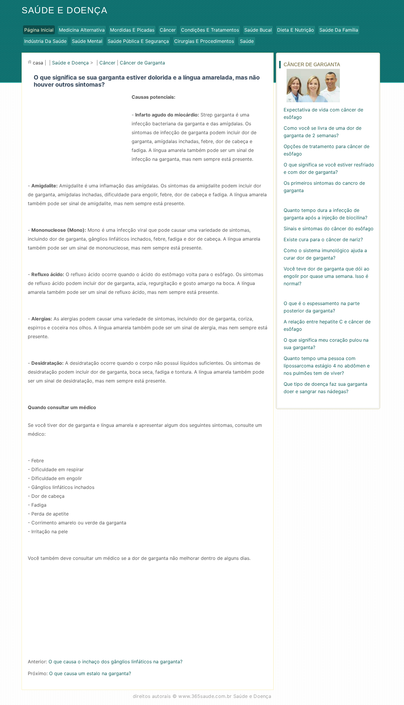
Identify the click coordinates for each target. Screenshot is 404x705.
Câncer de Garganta (142, 63)
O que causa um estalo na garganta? (90, 673)
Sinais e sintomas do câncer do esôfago (329, 228)
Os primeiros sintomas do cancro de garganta (324, 186)
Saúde (247, 41)
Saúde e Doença (64, 10)
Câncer (168, 30)
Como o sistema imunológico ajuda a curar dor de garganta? (325, 254)
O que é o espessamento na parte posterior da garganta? (322, 307)
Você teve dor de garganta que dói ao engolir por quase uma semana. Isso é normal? (326, 276)
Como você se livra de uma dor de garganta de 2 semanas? (322, 131)
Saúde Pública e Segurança (138, 41)
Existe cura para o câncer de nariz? (323, 239)
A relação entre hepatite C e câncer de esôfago (327, 325)
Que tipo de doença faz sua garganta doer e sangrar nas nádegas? (325, 387)
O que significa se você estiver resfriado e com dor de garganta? (329, 168)
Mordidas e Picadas (132, 30)
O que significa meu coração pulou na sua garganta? (326, 343)
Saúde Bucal (258, 30)
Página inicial (39, 30)
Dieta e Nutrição (295, 30)
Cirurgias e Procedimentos (204, 41)
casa (38, 63)
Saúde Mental (87, 41)
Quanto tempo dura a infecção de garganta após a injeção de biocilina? (325, 214)
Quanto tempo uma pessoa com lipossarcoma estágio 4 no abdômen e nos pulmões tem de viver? (327, 365)
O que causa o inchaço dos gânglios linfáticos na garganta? (115, 662)
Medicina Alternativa (82, 30)
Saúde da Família (338, 30)
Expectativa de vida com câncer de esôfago (323, 113)
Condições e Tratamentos (210, 30)
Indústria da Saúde (45, 41)
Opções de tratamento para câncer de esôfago (326, 150)
